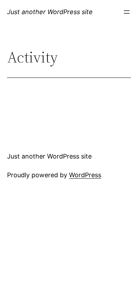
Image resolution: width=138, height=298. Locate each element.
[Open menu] (126, 12)
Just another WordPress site (50, 12)
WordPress (85, 175)
